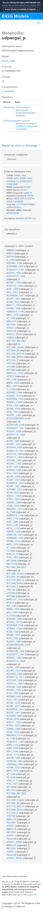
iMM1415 (12, 321)
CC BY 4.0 (30, 218)
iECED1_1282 (14, 272)
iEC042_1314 (14, 395)
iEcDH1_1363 (14, 415)
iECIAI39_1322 (15, 447)
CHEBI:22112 (13, 181)
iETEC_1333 (13, 499)
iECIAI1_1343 (14, 282)
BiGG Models (15, 16)
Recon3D (12, 330)
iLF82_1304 (13, 505)
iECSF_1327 (13, 479)
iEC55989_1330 (15, 266)
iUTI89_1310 (14, 541)
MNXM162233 (13, 212)
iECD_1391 (13, 411)
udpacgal (11, 158)
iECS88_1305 (14, 469)
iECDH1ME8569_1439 (18, 418)
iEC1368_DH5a (15, 356)
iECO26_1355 (14, 460)
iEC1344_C (13, 360)
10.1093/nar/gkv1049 (28, 894)
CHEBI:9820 (12, 184)
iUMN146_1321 (15, 534)
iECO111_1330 (15, 457)
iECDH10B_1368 (16, 424)
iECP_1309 (13, 288)
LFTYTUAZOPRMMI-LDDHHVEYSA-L (21, 206)
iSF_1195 (12, 379)
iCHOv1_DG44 (15, 334)
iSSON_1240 (14, 531)
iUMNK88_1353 (15, 537)
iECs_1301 (13, 292)
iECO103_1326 (15, 285)
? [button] (29, 154)
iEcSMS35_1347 (16, 295)
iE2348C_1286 (15, 262)
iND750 (11, 256)
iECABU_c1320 (15, 402)
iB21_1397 (12, 385)
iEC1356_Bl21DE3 (16, 340)
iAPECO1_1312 (15, 372)
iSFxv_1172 (13, 528)
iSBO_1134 (13, 518)
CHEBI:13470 (13, 178)
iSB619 (11, 253)
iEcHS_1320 (13, 440)
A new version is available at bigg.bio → (21, 9)
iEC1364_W (13, 350)
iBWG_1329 (13, 382)
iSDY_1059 (13, 521)
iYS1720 (11, 363)
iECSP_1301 (14, 298)
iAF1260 (11, 369)
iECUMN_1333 (15, 489)
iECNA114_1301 (16, 450)
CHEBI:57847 (26, 181)
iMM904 (11, 250)
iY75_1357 (12, 557)
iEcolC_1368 (8, 60)
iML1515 (11, 563)
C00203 (27, 186)
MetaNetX (19, 218)
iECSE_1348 (14, 476)
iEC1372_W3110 (16, 353)
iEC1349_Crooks (16, 347)
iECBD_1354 (14, 408)
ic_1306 (11, 259)
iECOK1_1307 (14, 463)
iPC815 (11, 376)
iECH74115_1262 (16, 275)
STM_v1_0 (12, 554)
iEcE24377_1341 (16, 269)
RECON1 (12, 324)
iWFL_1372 (13, 314)
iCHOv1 (11, 327)
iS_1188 (11, 511)
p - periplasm (8, 91)
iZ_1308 (11, 318)
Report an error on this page (20, 145)
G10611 (23, 189)
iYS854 (11, 337)
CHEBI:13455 (20, 175)
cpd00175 (27, 192)
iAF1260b (12, 560)
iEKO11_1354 (14, 305)
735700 (30, 195)
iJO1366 (11, 366)
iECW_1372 (13, 301)
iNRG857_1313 (15, 508)
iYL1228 (11, 550)
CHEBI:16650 (26, 178)
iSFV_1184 (13, 524)
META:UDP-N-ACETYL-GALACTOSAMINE (21, 200)
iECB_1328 (13, 405)
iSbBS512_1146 (15, 311)
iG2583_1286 (14, 308)
